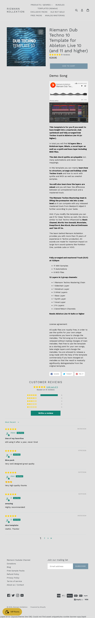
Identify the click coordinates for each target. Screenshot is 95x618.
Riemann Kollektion (16, 10)
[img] (10, 429)
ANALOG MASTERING (55, 15)
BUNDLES (60, 5)
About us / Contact (15, 585)
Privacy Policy (13, 578)
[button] (55, 55)
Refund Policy (13, 574)
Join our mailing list (58, 560)
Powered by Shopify (38, 607)
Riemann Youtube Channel (18, 560)
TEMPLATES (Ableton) (47, 8)
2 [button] (44, 538)
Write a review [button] (45, 413)
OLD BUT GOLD (57, 12)
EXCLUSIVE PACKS (39, 12)
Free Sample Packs (15, 571)
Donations (11, 564)
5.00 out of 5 (52, 387)
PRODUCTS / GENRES (41, 5)
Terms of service (14, 581)
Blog (9, 567)
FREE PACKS (36, 15)
